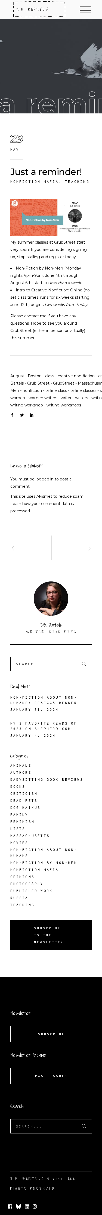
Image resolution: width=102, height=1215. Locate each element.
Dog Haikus (25, 808)
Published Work (31, 891)
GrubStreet (64, 242)
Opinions (22, 877)
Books (18, 787)
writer (66, 397)
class (49, 375)
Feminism (22, 822)
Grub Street (38, 383)
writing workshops (64, 405)
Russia (19, 898)
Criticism (24, 794)
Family (19, 815)
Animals (21, 765)
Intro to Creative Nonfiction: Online (49, 290)
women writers (43, 397)
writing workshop (26, 405)
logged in (45, 479)
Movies (19, 843)
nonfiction (32, 390)
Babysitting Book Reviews (47, 780)
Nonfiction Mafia (34, 182)
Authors (21, 772)
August (17, 375)
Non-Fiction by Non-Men (39, 268)
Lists (18, 829)
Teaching (77, 182)
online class (56, 390)
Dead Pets (24, 801)
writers (81, 397)
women (17, 397)
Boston (35, 375)
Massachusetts (30, 836)
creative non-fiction (76, 375)
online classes (83, 390)
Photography (27, 884)
